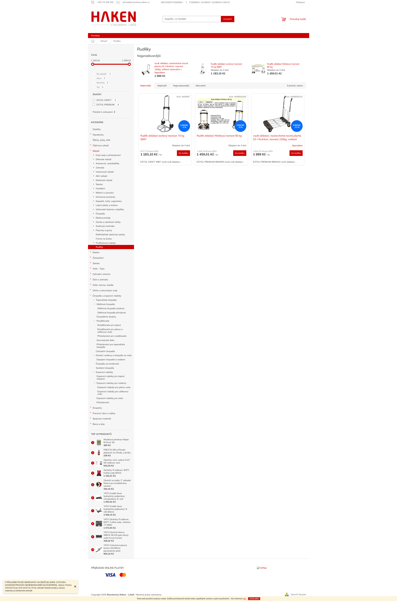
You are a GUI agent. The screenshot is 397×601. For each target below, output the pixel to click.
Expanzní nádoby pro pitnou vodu (114, 387)
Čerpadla (100, 213)
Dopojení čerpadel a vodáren (111, 359)
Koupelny (97, 408)
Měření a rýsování (105, 192)
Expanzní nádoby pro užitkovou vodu (112, 392)
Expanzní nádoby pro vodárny (111, 383)
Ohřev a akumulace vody (105, 290)
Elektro (96, 252)
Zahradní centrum (101, 274)
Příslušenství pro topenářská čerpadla (111, 345)
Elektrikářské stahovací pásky (110, 234)
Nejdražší (162, 85)
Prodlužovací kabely (106, 243)
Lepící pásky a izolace (107, 205)
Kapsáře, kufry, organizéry (109, 201)
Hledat (227, 19)
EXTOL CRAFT (106, 100)
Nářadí (96, 151)
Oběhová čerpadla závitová (110, 308)
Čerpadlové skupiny (106, 316)
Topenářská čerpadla (106, 300)
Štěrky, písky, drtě (101, 140)
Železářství (98, 258)
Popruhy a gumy (104, 230)
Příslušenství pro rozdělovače (112, 336)
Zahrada (100, 167)
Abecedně (201, 85)
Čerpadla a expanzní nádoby (107, 295)
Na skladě (104, 74)
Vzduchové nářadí (105, 172)
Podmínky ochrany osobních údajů (209, 2)
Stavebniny (98, 134)
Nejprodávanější (181, 85)
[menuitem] (95, 35)
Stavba (99, 184)
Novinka (102, 82)
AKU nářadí (101, 176)
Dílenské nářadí (103, 159)
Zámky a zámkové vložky (108, 222)
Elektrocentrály (103, 218)
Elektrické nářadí (104, 180)
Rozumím (254, 598)
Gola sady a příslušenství (108, 155)
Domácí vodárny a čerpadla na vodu (114, 355)
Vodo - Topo (99, 268)
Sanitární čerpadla (105, 368)
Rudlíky (99, 247)
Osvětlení (100, 188)
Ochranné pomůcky (105, 197)
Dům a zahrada (100, 279)
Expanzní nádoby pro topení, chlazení (111, 377)
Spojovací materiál (102, 418)
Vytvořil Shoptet (298, 594)
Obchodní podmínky (172, 2)
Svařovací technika (105, 226)
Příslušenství (103, 402)
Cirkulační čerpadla (105, 351)
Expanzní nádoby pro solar (110, 398)
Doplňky (97, 129)
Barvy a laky (99, 424)
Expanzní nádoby (104, 372)
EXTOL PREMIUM (108, 104)
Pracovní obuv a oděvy (104, 413)
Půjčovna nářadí (101, 145)
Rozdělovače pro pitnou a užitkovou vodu (110, 330)
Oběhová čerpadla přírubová (111, 312)
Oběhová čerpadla (106, 304)
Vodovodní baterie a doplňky (110, 209)
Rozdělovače (103, 321)
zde (244, 599)
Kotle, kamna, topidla (103, 285)
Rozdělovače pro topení (109, 325)
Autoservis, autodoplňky (107, 163)
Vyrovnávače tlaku (105, 340)
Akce (101, 78)
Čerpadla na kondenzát (107, 363)
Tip (100, 87)
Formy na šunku (104, 238)
